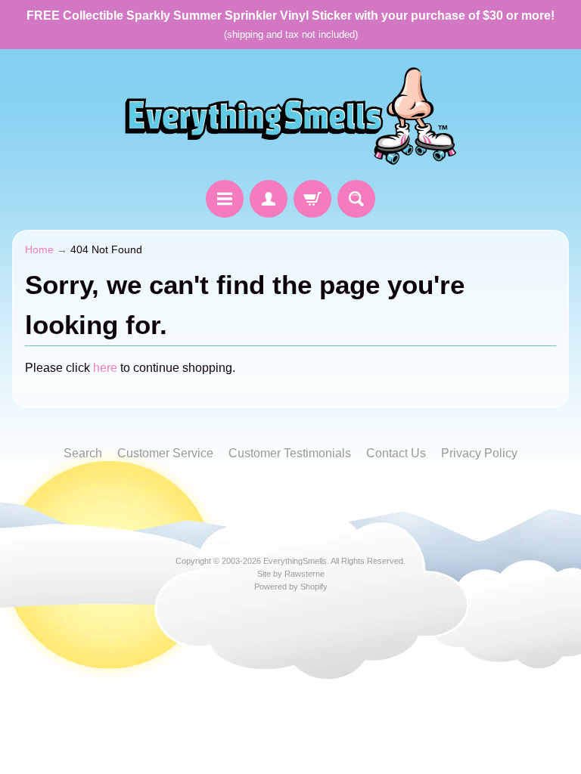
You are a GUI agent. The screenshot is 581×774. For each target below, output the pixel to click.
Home (39, 249)
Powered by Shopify (291, 586)
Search (83, 453)
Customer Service (165, 453)
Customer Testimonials (289, 453)
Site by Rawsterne (291, 573)
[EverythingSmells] (290, 116)
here (105, 367)
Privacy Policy (479, 453)
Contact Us (396, 453)
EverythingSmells (295, 560)
